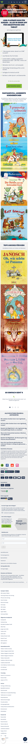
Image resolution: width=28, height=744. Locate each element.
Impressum (3, 560)
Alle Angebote (4, 643)
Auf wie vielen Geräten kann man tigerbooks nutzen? (13, 424)
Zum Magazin (6, 526)
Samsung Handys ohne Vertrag (7, 595)
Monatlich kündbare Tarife (6, 624)
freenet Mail (3, 717)
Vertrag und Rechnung (5, 685)
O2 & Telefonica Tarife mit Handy (8, 665)
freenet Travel (4, 638)
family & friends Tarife (5, 636)
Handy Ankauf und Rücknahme (7, 706)
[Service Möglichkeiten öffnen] (25, 739)
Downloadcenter (4, 697)
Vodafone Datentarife (5, 662)
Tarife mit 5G (3, 631)
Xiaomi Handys (4, 600)
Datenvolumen (4, 640)
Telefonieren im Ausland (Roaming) (8, 692)
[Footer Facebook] (7, 465)
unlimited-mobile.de (5, 728)
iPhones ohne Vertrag (5, 597)
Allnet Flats (3, 626)
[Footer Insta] (17, 465)
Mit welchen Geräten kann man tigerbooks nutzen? (13, 419)
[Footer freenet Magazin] (2, 465)
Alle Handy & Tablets (5, 593)
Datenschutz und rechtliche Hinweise (9, 563)
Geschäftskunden (4, 552)
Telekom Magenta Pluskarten (7, 655)
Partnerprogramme (5, 555)
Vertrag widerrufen (5, 566)
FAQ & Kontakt (4, 690)
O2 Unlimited (3, 667)
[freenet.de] (2, 2)
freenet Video (3, 677)
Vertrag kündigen (4, 568)
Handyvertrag (4, 622)
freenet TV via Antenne (5, 675)
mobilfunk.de (3, 733)
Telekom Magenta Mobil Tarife (7, 651)
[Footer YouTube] (12, 465)
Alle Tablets (3, 609)
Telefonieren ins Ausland (6, 695)
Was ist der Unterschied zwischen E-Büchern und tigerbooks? (13, 433)
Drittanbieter (3, 711)
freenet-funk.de (4, 721)
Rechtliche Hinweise (6, 449)
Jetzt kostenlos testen (14, 86)
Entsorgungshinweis (5, 704)
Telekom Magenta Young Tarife (7, 653)
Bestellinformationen (5, 688)
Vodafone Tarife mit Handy (6, 660)
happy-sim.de (4, 731)
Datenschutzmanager (5, 699)
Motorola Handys (4, 602)
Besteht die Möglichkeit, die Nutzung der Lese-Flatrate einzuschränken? (14, 438)
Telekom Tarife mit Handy (6, 648)
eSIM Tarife (3, 633)
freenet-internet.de (5, 726)
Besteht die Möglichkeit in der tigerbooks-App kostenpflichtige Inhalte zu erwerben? (14, 429)
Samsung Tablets (4, 614)
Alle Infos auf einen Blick (14, 81)
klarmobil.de (3, 719)
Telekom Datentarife (5, 658)
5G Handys (3, 604)
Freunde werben (4, 702)
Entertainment (4, 709)
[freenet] (22, 2)
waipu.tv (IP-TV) (4, 680)
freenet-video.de (4, 724)
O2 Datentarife (4, 669)
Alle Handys (3, 607)
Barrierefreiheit (4, 558)
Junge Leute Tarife (4, 629)
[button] (26, 582)
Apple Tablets (3, 611)
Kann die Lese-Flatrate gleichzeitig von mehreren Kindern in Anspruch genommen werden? (13, 444)
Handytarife (3, 619)
